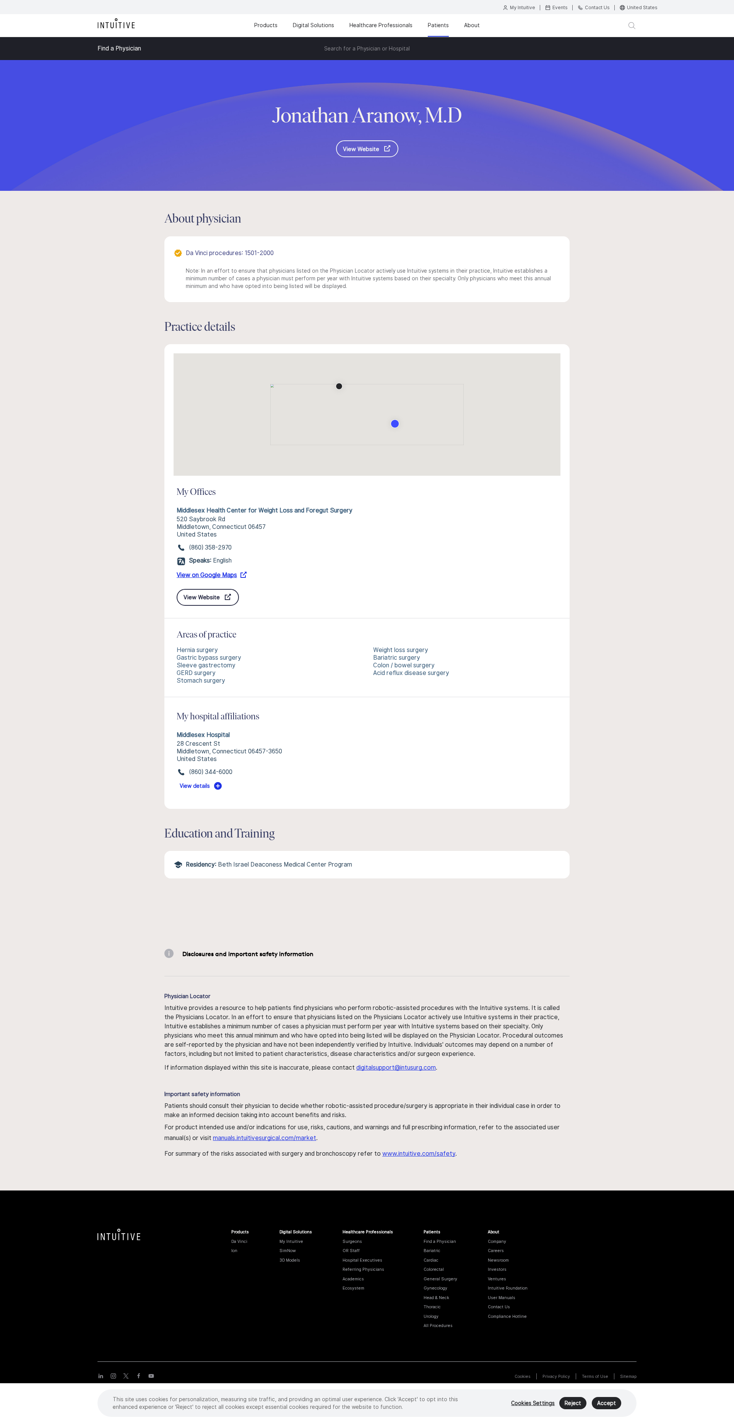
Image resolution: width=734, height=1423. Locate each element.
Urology (431, 1316)
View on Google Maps (207, 575)
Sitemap (628, 1376)
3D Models (289, 1260)
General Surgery (440, 1279)
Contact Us (499, 1306)
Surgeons (352, 1241)
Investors (497, 1269)
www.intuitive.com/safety (418, 1153)
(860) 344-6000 (210, 772)
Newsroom (498, 1260)
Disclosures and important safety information (247, 954)
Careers (496, 1250)
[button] (339, 386)
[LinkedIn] (100, 1375)
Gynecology (435, 1288)
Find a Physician (119, 48)
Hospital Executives (362, 1260)
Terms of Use (595, 1376)
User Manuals (501, 1297)
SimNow (287, 1250)
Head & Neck (436, 1297)
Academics (353, 1279)
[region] (367, 1403)
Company (497, 1241)
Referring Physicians (363, 1269)
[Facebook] (138, 1375)
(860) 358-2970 (210, 547)
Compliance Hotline (507, 1316)
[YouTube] (151, 1375)
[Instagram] (113, 1375)
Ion (234, 1250)
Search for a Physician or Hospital (367, 49)
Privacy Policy (556, 1376)
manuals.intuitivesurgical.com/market (264, 1138)
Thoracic (432, 1306)
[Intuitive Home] (116, 22)
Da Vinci (239, 1241)
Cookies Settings (533, 1403)
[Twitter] (126, 1375)
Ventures (497, 1279)
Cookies (523, 1376)
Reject (573, 1403)
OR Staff (351, 1250)
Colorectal (434, 1269)
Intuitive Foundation (508, 1288)
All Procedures (438, 1325)
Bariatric (432, 1250)
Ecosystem (353, 1288)
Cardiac (431, 1260)
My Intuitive (291, 1241)
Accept (606, 1403)
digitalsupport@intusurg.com (396, 1067)
